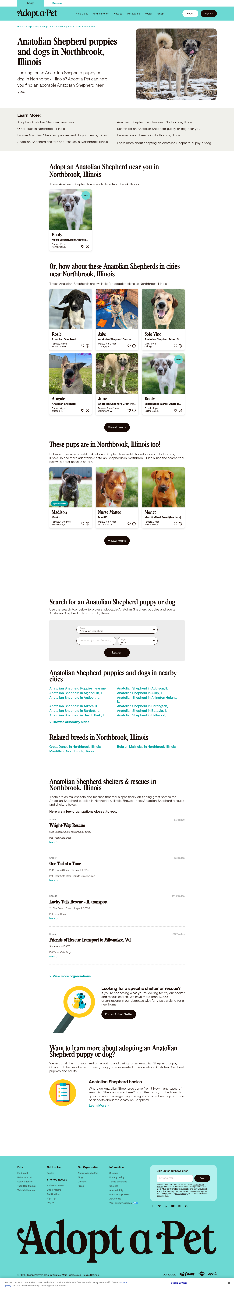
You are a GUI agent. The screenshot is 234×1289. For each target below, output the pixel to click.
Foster (148, 13)
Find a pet (22, 1173)
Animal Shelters (55, 1185)
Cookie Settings (91, 1275)
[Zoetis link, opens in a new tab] (212, 1273)
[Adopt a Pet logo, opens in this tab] (117, 1244)
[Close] (228, 1283)
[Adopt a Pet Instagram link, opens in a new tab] (180, 1206)
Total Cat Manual (26, 1190)
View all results (117, 427)
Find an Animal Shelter (118, 1014)
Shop (160, 13)
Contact (82, 1181)
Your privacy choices (120, 1203)
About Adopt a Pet (87, 1173)
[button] (83, 246)
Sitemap (113, 1173)
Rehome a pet (24, 1177)
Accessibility (116, 1190)
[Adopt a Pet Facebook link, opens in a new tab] (153, 1206)
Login (190, 13)
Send (202, 1178)
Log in (50, 1202)
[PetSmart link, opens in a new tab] (187, 1274)
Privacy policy (116, 1177)
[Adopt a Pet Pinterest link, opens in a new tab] (167, 1206)
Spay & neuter (24, 1181)
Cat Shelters (53, 1194)
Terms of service (118, 1181)
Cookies (113, 1186)
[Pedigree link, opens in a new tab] (201, 1273)
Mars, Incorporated (119, 1194)
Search (117, 652)
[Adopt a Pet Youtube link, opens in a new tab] (173, 1206)
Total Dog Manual (26, 1186)
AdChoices (115, 1198)
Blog (80, 1177)
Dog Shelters (54, 1189)
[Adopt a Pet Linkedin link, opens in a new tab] (186, 1206)
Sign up (209, 13)
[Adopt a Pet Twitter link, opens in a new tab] (160, 1206)
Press (81, 1186)
